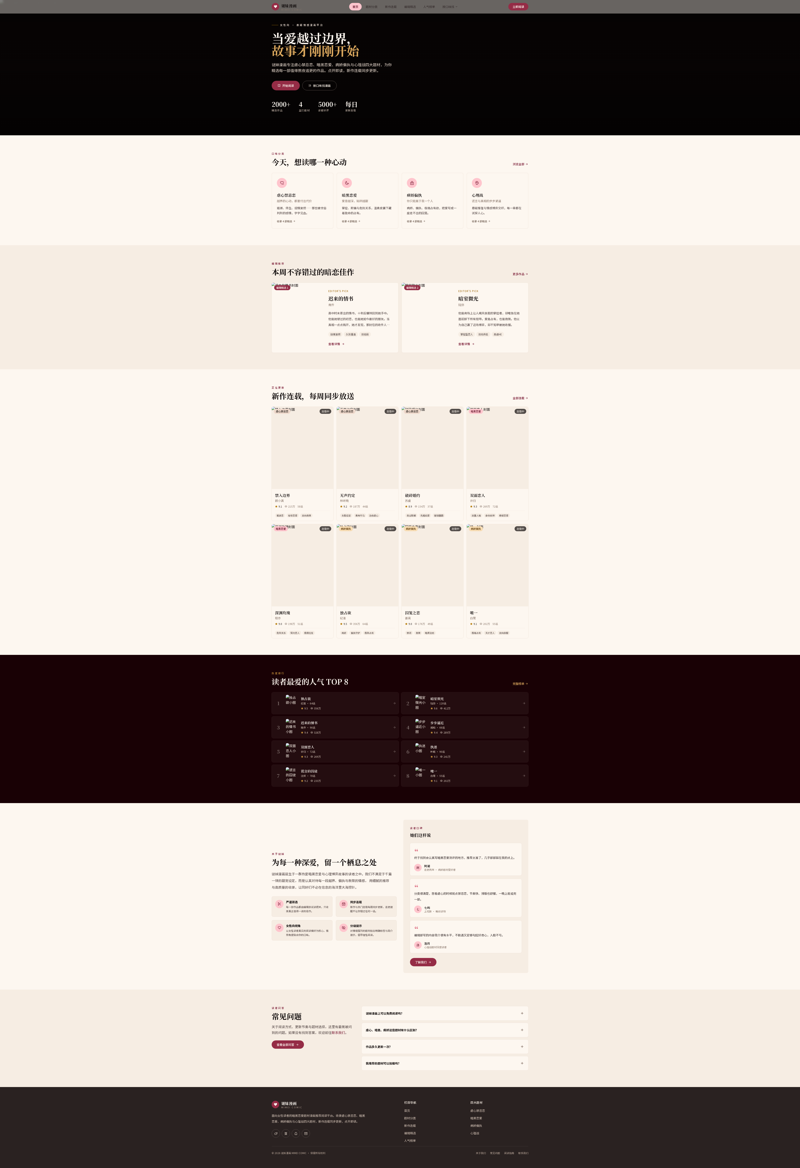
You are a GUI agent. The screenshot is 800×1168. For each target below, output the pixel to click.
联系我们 (338, 1032)
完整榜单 (518, 684)
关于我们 (481, 1153)
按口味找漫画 (322, 85)
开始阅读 (288, 85)
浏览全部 (518, 164)
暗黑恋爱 (476, 1118)
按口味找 (448, 7)
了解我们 (421, 962)
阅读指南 (509, 1153)
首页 (355, 7)
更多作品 (518, 274)
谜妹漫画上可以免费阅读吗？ (385, 1013)
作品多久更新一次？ (379, 1047)
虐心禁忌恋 (477, 1110)
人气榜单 (429, 7)
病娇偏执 (476, 1125)
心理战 (474, 1133)
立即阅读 (518, 7)
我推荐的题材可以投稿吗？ (383, 1063)
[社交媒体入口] (276, 1133)
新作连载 (391, 7)
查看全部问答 (285, 1044)
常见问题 (495, 1153)
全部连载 (518, 398)
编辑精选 (410, 7)
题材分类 (372, 7)
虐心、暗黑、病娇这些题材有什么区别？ (392, 1030)
